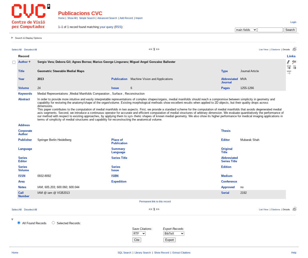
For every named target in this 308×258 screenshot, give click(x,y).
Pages (225, 88)
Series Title (119, 158)
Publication (119, 79)
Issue (115, 88)
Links (291, 56)
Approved (228, 187)
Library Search (143, 252)
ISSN (21, 176)
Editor (225, 140)
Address (24, 125)
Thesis (225, 130)
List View (263, 49)
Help (293, 252)
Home (61, 18)
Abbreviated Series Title (229, 159)
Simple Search (87, 18)
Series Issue (115, 168)
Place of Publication (119, 141)
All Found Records (34, 223)
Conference (229, 181)
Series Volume (23, 168)
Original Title (226, 150)
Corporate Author (25, 132)
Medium (226, 176)
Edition (226, 167)
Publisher (25, 140)
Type (224, 71)
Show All (71, 18)
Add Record (126, 18)
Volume (23, 88)
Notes (22, 187)
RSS (118, 27)
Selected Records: (69, 223)
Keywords (25, 93)
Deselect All (30, 49)
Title (21, 71)
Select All (16, 49)
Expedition (118, 181)
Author (23, 62)
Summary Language (118, 150)
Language (25, 149)
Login (293, 22)
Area (21, 181)
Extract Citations (181, 252)
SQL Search (124, 252)
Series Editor (22, 159)
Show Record (161, 252)
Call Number (23, 194)
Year (21, 79)
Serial (225, 192)
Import (139, 18)
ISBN (114, 176)
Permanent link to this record (155, 201)
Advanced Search (107, 18)
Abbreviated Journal (229, 80)
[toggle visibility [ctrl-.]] (12, 220)
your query (106, 27)
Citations (275, 49)
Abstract (24, 99)
